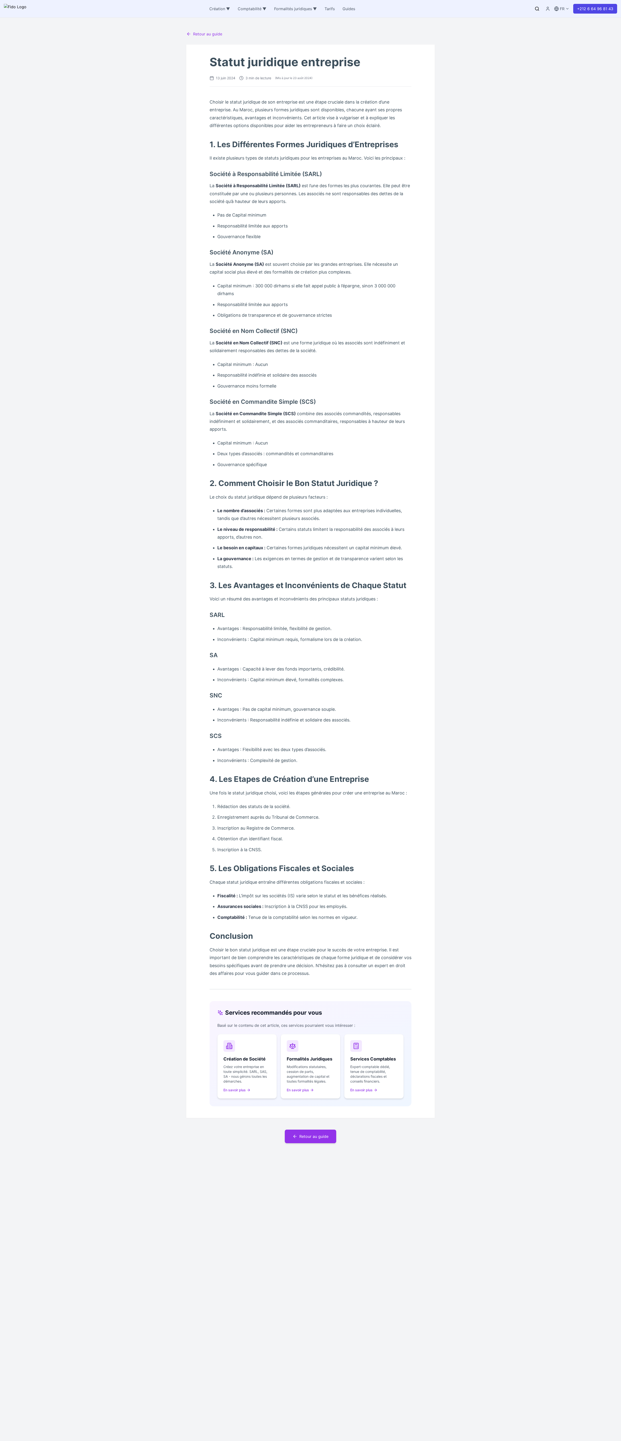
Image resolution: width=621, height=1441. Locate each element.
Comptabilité (252, 8)
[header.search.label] (537, 8)
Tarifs (330, 8)
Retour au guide (207, 34)
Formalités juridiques (295, 8)
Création (219, 8)
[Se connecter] (547, 8)
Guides (349, 8)
